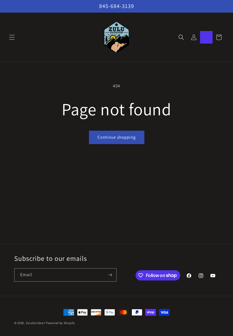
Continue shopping (116, 137)
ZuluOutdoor (35, 323)
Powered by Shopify (60, 323)
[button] (12, 37)
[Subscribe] (110, 275)
